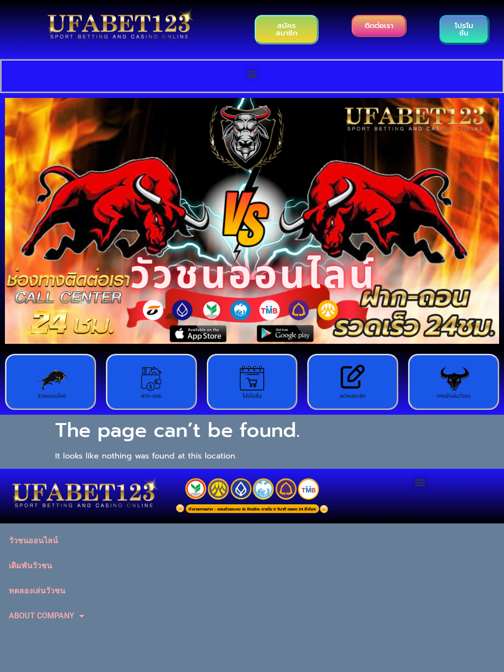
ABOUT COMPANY (41, 615)
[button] (252, 73)
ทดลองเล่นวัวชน (37, 590)
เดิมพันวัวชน (30, 565)
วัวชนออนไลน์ (33, 540)
